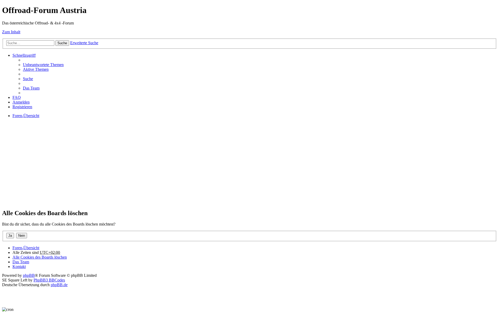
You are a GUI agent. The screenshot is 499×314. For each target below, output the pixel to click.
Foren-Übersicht (25, 248)
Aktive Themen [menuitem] (36, 69)
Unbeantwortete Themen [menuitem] (43, 64)
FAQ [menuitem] (16, 97)
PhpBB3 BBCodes (49, 280)
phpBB (29, 275)
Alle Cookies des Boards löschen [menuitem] (39, 257)
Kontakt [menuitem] (19, 266)
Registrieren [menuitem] (22, 107)
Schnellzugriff (24, 55)
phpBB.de (59, 285)
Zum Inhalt (11, 32)
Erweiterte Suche (84, 43)
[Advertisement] (158, 168)
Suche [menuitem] (28, 78)
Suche (62, 43)
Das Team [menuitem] (31, 88)
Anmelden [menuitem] (21, 102)
